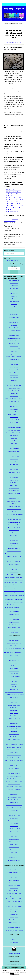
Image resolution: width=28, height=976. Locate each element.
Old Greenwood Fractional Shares (14, 616)
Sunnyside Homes (14, 723)
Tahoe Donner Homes (14, 298)
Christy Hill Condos (14, 396)
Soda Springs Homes (14, 686)
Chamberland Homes (14, 382)
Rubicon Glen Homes (14, 665)
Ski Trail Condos (14, 681)
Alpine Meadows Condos (14, 322)
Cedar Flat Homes (14, 375)
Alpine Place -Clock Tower (14, 327)
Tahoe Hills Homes (14, 794)
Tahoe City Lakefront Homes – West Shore (14, 744)
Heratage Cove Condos (14, 453)
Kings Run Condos (14, 485)
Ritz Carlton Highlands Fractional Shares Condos (14, 652)
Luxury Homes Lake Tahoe (14, 524)
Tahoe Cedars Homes (14, 765)
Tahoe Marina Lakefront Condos (14, 797)
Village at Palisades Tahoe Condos (14, 893)
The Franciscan (14, 855)
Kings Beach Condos (14, 482)
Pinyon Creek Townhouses (14, 640)
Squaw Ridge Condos (14, 697)
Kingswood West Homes (14, 490)
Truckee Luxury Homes (14, 880)
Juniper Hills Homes (14, 474)
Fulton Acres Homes (14, 435)
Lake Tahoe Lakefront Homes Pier (14, 509)
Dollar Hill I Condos (14, 406)
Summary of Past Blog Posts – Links (14, 260)
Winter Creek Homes (14, 942)
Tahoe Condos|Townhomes (14, 734)
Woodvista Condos (14, 937)
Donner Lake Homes (14, 411)
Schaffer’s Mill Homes (14, 673)
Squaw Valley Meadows (14, 700)
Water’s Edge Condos (14, 917)
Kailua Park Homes (14, 477)
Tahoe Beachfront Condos (14, 728)
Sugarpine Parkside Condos (14, 721)
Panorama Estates (14, 632)
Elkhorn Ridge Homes (14, 425)
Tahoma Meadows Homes (14, 839)
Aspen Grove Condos (14, 333)
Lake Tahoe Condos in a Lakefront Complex (14, 514)
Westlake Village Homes (14, 919)
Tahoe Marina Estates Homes (14, 799)
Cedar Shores (14, 380)
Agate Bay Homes (14, 314)
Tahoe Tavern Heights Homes (14, 820)
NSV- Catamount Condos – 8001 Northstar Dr (14, 580)
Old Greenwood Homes (14, 611)
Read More (16, 974)
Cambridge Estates (14, 364)
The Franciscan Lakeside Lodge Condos (14, 432)
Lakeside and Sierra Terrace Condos (14, 501)
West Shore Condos (14, 296)
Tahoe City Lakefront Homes (14, 739)
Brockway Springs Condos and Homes (14, 356)
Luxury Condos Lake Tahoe (14, 527)
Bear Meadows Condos (14, 343)
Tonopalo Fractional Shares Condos (14, 872)
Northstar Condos (14, 572)
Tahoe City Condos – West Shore (14, 757)
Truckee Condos (14, 304)
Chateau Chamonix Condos (14, 390)
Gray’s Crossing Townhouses (14, 451)
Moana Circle (14, 545)
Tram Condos (14, 702)
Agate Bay (14, 312)
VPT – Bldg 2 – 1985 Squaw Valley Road (14, 903)
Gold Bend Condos (14, 443)
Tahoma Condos (14, 836)
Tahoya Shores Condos (14, 841)
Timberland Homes (14, 869)
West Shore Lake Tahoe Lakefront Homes (14, 924)
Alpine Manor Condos (14, 317)
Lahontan (14, 495)
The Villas (14, 862)
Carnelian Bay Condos (14, 369)
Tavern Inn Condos (14, 844)
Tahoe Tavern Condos (14, 818)
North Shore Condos (14, 293)
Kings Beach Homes (14, 480)
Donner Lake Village (14, 422)
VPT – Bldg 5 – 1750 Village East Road (14, 896)
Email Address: (14, 266)
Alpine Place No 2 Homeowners (14, 330)
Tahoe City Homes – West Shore (14, 749)
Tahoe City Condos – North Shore (14, 755)
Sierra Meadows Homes (14, 678)
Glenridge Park (14, 438)
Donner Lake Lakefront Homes (14, 414)
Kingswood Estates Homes (14, 488)
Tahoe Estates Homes (14, 791)
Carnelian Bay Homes (14, 367)
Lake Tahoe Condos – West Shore (14, 519)
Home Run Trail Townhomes (14, 467)
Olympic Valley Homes (14, 619)
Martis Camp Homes (14, 535)
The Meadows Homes (14, 540)
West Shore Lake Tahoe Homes (14, 922)
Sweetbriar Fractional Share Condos (14, 726)
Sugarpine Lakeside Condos (14, 718)
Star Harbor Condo (14, 707)
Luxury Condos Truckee (14, 532)
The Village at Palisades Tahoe (14, 860)
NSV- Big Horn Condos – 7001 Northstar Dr (14, 577)
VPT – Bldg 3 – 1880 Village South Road (14, 901)
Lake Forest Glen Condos (14, 498)
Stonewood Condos (14, 715)
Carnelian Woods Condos (14, 372)
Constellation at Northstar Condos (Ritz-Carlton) (14, 398)
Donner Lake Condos (14, 417)
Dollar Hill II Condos (14, 409)
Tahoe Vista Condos (14, 826)
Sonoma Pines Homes (14, 689)
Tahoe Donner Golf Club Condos (14, 778)
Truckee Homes (14, 306)
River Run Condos (14, 657)
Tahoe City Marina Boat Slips (14, 763)
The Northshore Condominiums (14, 548)
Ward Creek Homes (14, 914)
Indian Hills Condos (14, 469)
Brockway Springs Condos (14, 359)
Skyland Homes (14, 684)
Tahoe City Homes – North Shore (14, 747)
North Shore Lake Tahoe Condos (14, 556)
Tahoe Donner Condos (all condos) (14, 776)
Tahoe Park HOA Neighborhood (14, 807)
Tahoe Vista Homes (14, 823)
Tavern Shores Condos (14, 847)
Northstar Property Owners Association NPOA (14, 566)
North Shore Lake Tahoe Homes (14, 551)
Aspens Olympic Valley (14, 335)
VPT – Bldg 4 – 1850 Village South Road (14, 898)
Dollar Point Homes (14, 404)
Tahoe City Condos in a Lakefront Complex (14, 760)
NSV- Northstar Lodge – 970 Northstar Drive (14, 599)
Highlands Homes (14, 459)
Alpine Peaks (14, 325)
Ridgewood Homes (14, 645)
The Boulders (14, 351)
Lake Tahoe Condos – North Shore (14, 517)
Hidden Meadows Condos (14, 456)
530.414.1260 (15, 219)
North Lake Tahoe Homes (14, 559)
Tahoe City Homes (14, 736)
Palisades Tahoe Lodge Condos (14, 627)
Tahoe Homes (14, 731)
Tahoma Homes (14, 834)
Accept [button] (11, 974)
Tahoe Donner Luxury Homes (14, 773)
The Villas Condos (14, 909)
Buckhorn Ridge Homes (14, 361)
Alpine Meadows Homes (14, 319)
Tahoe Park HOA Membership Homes (14, 805)
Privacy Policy (17, 953)
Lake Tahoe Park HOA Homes (14, 522)
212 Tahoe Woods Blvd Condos (14, 828)
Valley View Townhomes (14, 890)
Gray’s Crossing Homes (14, 448)
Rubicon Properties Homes (14, 671)
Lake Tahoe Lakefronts (14, 280)
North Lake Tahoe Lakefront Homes (14, 561)
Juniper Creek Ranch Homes (14, 472)
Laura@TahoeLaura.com (9, 221)
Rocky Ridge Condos (14, 663)
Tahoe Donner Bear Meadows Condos (14, 786)
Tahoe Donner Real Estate (14, 768)
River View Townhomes (14, 660)
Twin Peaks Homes (14, 888)
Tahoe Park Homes (14, 802)
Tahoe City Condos (14, 752)
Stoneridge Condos (14, 713)
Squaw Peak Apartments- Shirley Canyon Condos (14, 694)
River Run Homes (14, 655)
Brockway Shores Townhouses (14, 354)
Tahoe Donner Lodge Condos (14, 784)
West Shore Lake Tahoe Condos (14, 927)
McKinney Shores (14, 538)
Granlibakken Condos (14, 446)
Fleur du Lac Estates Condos (14, 430)
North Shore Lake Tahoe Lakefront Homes (14, 553)
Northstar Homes (14, 569)
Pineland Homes (14, 637)
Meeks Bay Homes (14, 543)
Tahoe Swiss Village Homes (14, 815)
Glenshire (14, 440)
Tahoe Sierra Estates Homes (14, 813)
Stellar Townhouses (14, 710)
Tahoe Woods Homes (14, 831)
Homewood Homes (14, 461)
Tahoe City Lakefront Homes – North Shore (14, 742)
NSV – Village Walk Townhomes (14, 604)
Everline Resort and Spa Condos (14, 427)
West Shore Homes (14, 291)
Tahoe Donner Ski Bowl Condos (14, 789)
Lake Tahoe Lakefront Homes (14, 506)
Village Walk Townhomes (14, 939)
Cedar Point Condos (14, 377)
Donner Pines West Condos (14, 419)
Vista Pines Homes (14, 911)
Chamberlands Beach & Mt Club (14, 385)
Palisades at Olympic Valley (14, 630)
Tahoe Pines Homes (14, 810)
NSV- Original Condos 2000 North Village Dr (14, 602)
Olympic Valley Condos (14, 622)
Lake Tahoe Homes (14, 283)
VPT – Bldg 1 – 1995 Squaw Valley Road (14, 906)
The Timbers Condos (14, 849)
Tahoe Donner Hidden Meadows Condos (14, 781)
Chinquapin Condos (14, 393)
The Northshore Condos (14, 857)
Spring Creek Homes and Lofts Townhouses (14, 692)
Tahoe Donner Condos (14, 301)
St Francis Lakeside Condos (14, 705)
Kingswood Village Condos (14, 493)
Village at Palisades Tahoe (14, 624)
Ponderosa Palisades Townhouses (14, 643)
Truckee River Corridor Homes (14, 885)
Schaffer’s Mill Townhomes (14, 676)
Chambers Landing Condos (14, 388)
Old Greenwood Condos (14, 614)
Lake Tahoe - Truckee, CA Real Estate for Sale (14, 9)
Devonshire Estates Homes (14, 401)
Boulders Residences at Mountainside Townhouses (14, 348)
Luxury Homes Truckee (14, 530)
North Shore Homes (14, 288)
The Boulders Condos (14, 346)
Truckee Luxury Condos (14, 882)
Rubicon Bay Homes (14, 668)
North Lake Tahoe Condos (14, 564)
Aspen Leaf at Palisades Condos (14, 338)
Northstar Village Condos (12, 574)
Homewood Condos (14, 464)
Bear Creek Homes (14, 340)
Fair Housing (10, 953)
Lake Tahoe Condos (14, 285)
